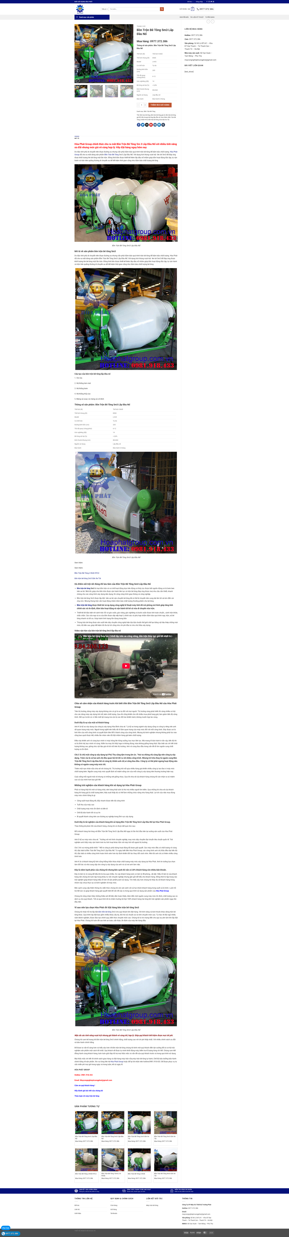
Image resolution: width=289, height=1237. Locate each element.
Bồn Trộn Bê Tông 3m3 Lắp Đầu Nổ (112, 1138)
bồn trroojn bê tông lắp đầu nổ (150, 117)
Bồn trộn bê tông (83, 588)
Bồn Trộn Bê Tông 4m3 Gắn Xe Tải (164, 1175)
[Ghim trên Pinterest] (151, 125)
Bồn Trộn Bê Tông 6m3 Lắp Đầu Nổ (86, 1138)
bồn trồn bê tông (104, 912)
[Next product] (208, 21)
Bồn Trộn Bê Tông (149, 111)
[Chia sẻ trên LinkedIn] (159, 125)
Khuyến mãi (184, 17)
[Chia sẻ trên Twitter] (143, 125)
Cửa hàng (113, 1205)
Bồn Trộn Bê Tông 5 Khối (136, 1174)
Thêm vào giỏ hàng (160, 105)
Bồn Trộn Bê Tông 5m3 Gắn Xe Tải (164, 1138)
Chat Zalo (5, 1228)
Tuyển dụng (209, 17)
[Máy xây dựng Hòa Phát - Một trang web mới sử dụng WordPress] (86, 9)
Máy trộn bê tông (152, 1205)
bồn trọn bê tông (145, 115)
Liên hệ (77, 1209)
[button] (199, 1)
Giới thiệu (78, 1213)
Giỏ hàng (113, 1209)
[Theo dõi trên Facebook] (207, 1)
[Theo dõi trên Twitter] (211, 1)
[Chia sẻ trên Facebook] (139, 125)
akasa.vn (92, 1231)
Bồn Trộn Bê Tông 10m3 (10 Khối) (111, 1175)
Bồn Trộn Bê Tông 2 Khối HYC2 (87, 573)
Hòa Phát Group (117, 1062)
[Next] (129, 54)
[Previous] (79, 54)
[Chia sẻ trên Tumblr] (163, 125)
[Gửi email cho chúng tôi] (213, 1)
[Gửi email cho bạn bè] (147, 125)
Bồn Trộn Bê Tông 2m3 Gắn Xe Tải (138, 1138)
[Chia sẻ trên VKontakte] (155, 125)
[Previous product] (212, 21)
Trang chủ (141, 26)
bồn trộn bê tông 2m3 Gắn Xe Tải (88, 578)
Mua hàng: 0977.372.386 (152, 41)
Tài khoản (113, 1213)
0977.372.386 (12, 1233)
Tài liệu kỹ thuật (197, 17)
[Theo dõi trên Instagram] (209, 1)
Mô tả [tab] (77, 138)
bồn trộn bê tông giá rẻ (158, 115)
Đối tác (189, 1)
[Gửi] (162, 9)
